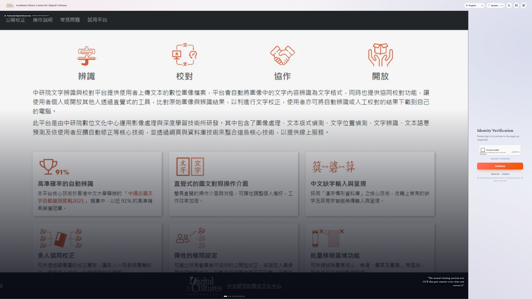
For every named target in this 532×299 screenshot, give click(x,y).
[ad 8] (238, 296)
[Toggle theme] (509, 5)
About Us (495, 174)
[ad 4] (231, 296)
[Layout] (523, 5)
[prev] (5, 155)
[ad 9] (240, 296)
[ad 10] (242, 296)
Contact (505, 174)
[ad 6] (235, 296)
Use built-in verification (500, 159)
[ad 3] (229, 296)
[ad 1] (225, 296)
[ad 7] (236, 296)
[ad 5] (233, 296)
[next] (463, 155)
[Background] (516, 5)
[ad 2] (227, 296)
